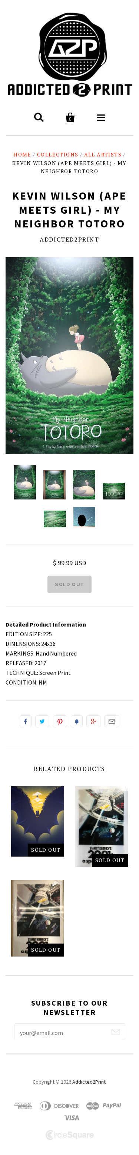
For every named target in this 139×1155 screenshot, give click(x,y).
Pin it (60, 721)
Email (111, 721)
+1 (93, 721)
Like (26, 721)
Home (22, 154)
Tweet (42, 721)
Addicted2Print (69, 239)
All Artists (103, 154)
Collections (57, 154)
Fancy (77, 721)
